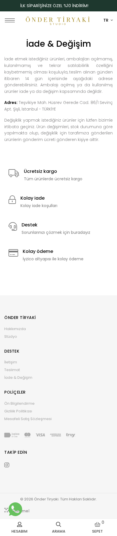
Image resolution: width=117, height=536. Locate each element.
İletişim (10, 362)
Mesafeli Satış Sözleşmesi (28, 419)
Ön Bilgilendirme (19, 403)
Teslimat (12, 370)
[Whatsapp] (15, 509)
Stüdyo (10, 336)
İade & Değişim (18, 377)
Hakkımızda (15, 329)
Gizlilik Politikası (18, 411)
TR (106, 20)
